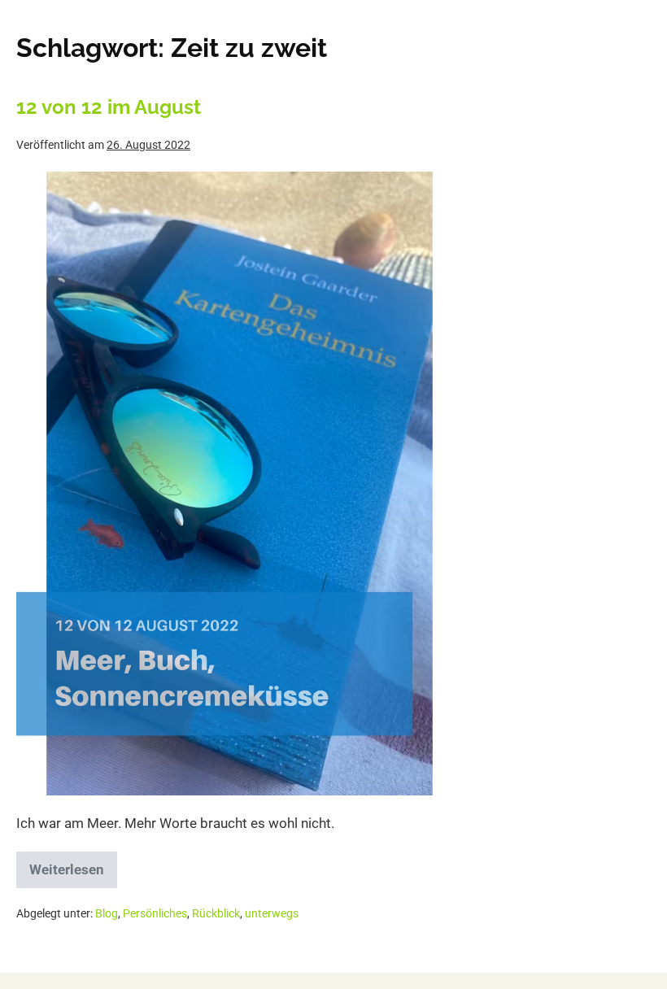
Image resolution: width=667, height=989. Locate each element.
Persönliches (155, 913)
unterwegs (272, 913)
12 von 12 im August (108, 107)
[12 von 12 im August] (224, 483)
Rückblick (216, 913)
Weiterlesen (70, 865)
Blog (106, 913)
